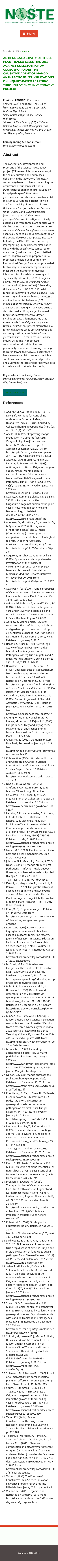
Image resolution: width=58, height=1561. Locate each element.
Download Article (15, 392)
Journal (26, 51)
